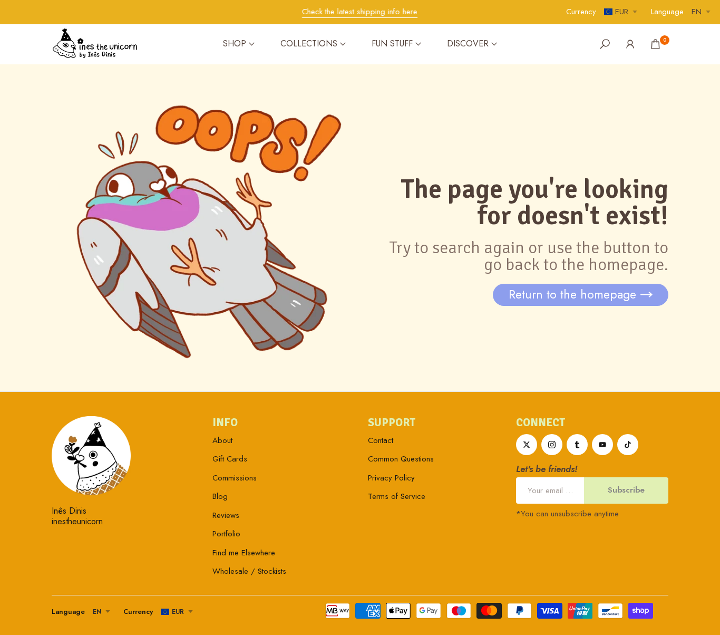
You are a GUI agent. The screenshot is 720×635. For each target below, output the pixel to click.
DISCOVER (468, 43)
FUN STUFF (392, 43)
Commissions (234, 478)
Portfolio (226, 534)
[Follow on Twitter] (526, 444)
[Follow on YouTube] (602, 444)
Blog (220, 496)
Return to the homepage (572, 294)
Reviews (225, 515)
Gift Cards (229, 459)
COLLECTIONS (308, 43)
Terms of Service (396, 496)
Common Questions (401, 459)
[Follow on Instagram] (551, 444)
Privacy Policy (391, 478)
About (222, 440)
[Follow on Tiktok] (627, 444)
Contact (380, 440)
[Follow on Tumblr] (577, 444)
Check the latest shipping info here (359, 11)
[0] (655, 44)
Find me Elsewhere (243, 553)
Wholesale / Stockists (249, 571)
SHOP (234, 43)
